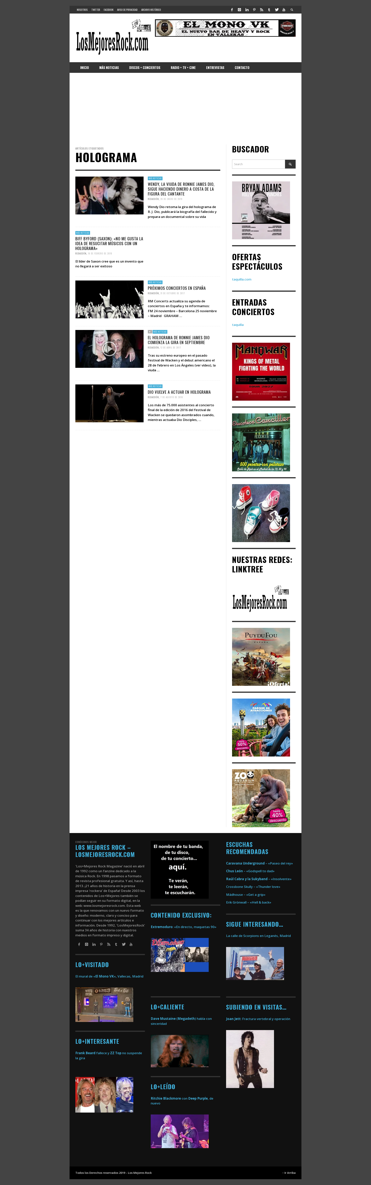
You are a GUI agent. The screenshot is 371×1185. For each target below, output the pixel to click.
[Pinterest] (254, 10)
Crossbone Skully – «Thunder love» (253, 886)
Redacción (153, 199)
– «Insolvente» (259, 879)
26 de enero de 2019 (171, 199)
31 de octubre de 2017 (172, 293)
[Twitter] (276, 10)
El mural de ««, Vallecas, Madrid (109, 976)
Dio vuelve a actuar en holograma (179, 392)
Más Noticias (155, 178)
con (169, 1098)
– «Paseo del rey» (259, 863)
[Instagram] (239, 10)
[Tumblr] (269, 10)
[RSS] (261, 10)
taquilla (238, 324)
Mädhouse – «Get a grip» (245, 894)
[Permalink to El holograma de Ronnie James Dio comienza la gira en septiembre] (109, 348)
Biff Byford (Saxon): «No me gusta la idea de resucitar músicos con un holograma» (109, 243)
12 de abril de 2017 (170, 347)
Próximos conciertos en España (177, 288)
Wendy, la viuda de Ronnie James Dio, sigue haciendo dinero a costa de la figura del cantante (181, 189)
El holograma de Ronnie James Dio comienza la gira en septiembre (179, 339)
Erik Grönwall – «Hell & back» (248, 902)
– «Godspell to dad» (250, 871)
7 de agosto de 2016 (171, 397)
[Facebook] (232, 10)
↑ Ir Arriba (289, 1173)
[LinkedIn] (246, 10)
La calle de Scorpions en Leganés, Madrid (259, 935)
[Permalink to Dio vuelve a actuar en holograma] (109, 403)
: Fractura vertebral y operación (258, 1019)
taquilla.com (241, 279)
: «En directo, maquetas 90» (183, 927)
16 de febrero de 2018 (100, 253)
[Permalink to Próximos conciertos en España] (109, 299)
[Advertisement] (185, 109)
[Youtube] (284, 10)
